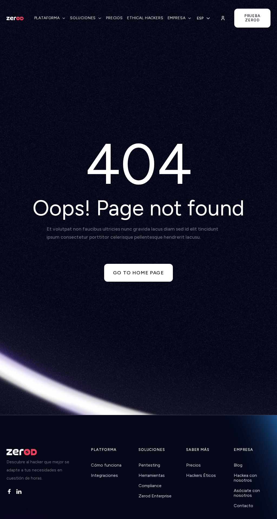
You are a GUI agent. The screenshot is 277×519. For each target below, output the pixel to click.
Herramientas (151, 475)
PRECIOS (114, 18)
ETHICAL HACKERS (145, 18)
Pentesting (149, 465)
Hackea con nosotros (245, 478)
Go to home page (138, 273)
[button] (50, 18)
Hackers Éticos (201, 475)
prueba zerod (252, 18)
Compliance (149, 485)
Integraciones (104, 475)
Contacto (243, 505)
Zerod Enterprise (155, 495)
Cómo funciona (106, 465)
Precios (193, 465)
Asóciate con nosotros (247, 493)
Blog (238, 465)
